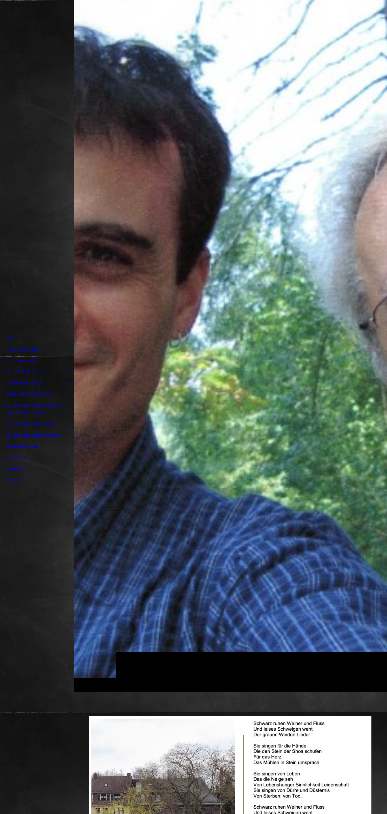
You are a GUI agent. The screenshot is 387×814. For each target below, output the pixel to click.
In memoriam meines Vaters (31, 423)
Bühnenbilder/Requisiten (29, 394)
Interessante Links (23, 446)
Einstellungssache (22, 360)
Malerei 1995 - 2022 (25, 371)
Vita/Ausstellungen (24, 349)
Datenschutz (18, 468)
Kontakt (14, 479)
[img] (230, 346)
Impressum (16, 457)
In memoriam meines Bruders (33, 435)
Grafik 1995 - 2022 (24, 382)
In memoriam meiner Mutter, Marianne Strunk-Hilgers (36, 409)
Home (12, 337)
